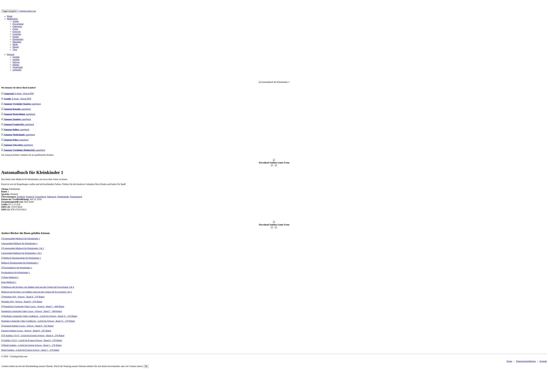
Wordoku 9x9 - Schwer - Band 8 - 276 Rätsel (21, 301)
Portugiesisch (76, 196)
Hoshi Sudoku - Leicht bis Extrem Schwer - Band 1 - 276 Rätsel (30, 350)
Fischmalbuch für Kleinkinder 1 (15, 272)
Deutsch (10, 54)
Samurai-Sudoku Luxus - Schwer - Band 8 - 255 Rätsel (26, 331)
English (16, 57)
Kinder (16, 37)
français (16, 62)
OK (146, 366)
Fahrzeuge (17, 26)
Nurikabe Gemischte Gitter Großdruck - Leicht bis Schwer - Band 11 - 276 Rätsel (38, 321)
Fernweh (17, 31)
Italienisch (51, 196)
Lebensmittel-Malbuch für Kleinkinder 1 (19, 243)
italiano (16, 64)
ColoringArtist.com (27, 11)
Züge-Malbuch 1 (8, 282)
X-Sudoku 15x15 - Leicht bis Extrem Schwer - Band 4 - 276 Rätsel (31, 340)
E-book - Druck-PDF (18, 93)
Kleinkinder (18, 39)
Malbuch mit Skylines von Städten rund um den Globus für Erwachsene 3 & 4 (36, 292)
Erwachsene (18, 24)
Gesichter (17, 34)
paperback (22, 104)
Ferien (15, 29)
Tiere (15, 49)
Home (9, 16)
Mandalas (17, 42)
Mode (15, 44)
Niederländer (63, 196)
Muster (16, 47)
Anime (16, 21)
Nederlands (18, 67)
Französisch (40, 196)
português (17, 70)
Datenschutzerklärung (526, 361)
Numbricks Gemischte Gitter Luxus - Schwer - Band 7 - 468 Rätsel (31, 311)
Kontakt (543, 361)
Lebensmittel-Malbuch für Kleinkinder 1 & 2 (21, 253)
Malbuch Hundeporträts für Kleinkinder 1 (20, 263)
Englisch (21, 196)
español (16, 59)
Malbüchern (12, 19)
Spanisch (30, 196)
